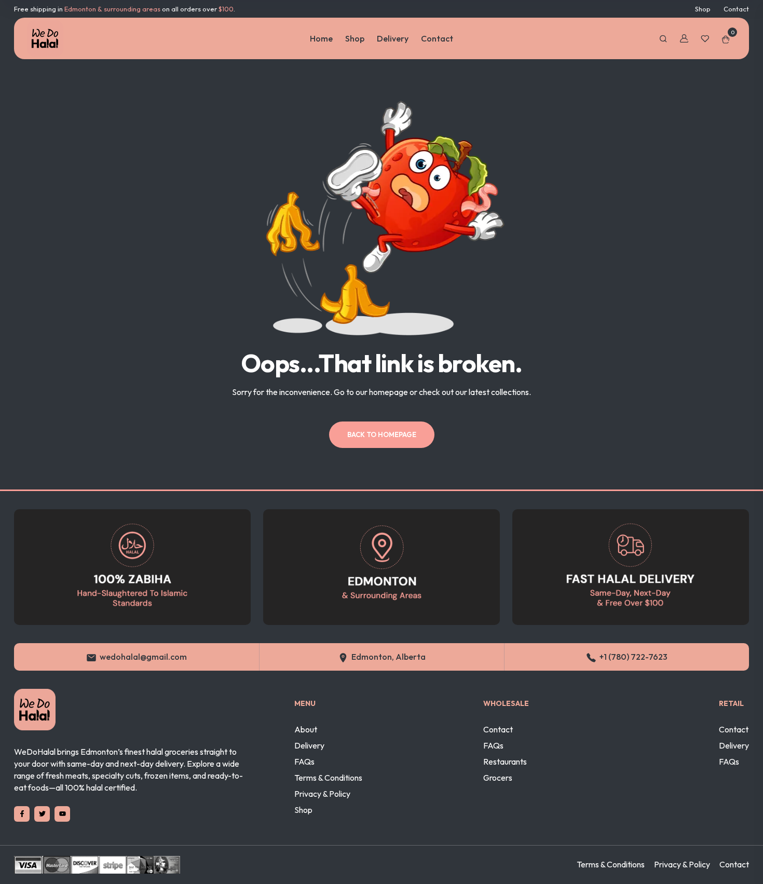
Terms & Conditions (328, 777)
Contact (736, 9)
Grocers (497, 777)
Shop (703, 9)
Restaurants (505, 761)
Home (321, 38)
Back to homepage (381, 434)
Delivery (392, 38)
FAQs (304, 761)
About (305, 729)
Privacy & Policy (322, 793)
